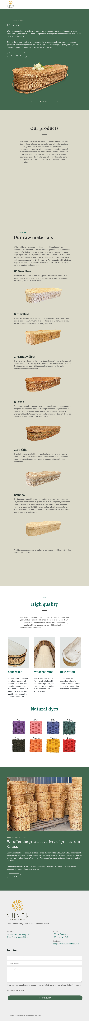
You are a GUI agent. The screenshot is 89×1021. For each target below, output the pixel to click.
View (13, 876)
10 (57, 101)
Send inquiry (45, 998)
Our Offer (16, 55)
